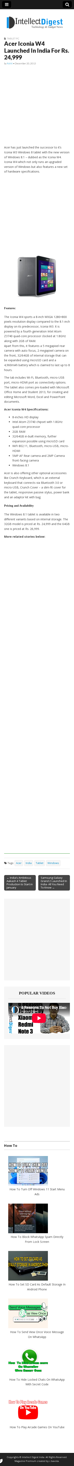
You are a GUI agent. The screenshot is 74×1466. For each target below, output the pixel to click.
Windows (53, 863)
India (29, 863)
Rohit (10, 63)
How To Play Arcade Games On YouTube (37, 1427)
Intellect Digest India (33, 1457)
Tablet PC (13, 38)
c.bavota (54, 1461)
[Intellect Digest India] (34, 20)
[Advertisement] (37, 105)
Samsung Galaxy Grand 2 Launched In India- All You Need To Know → (54, 882)
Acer (19, 863)
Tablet (39, 863)
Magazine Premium (25, 1461)
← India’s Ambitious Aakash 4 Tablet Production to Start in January (20, 882)
